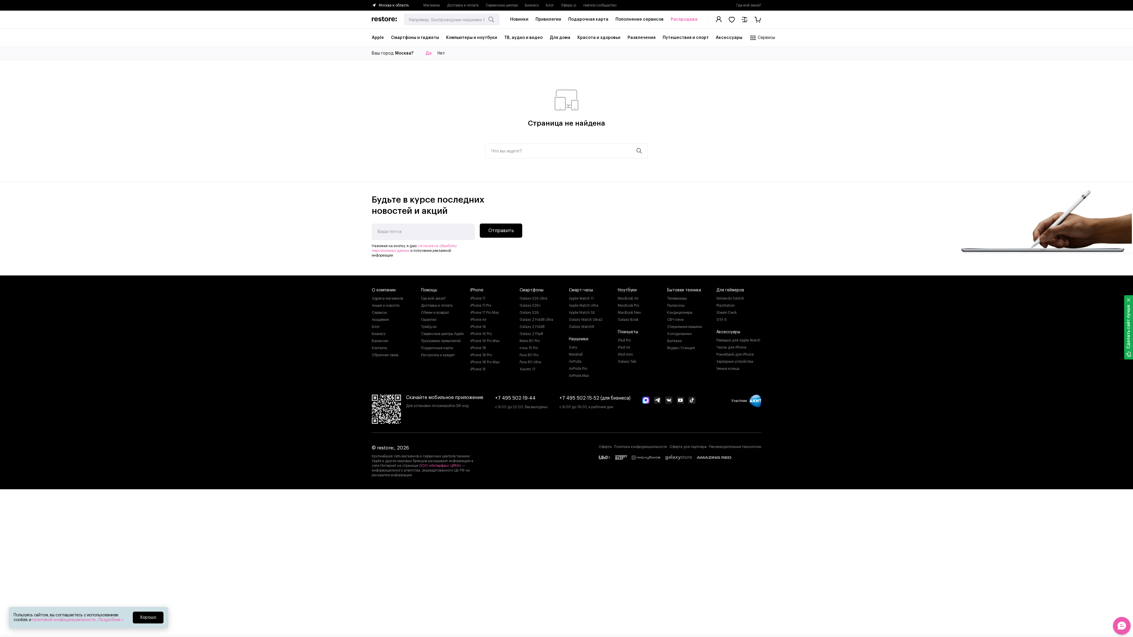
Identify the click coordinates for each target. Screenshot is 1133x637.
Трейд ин (429, 327)
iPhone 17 (477, 298)
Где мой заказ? (748, 5)
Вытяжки (674, 341)
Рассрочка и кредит (438, 355)
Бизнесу (532, 5)
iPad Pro (624, 340)
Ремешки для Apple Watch (738, 340)
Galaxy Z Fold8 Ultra (536, 319)
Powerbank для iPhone (735, 354)
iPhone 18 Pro (481, 355)
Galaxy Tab (627, 361)
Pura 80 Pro (529, 355)
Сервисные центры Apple (442, 334)
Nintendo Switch (730, 298)
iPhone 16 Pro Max (485, 341)
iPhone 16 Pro (481, 334)
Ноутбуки (627, 290)
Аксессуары (728, 332)
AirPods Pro (578, 368)
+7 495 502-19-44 (515, 398)
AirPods (575, 361)
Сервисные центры (502, 5)
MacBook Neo (629, 312)
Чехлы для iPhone (731, 347)
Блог (550, 5)
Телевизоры (677, 298)
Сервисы (379, 312)
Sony (573, 347)
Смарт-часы (581, 290)
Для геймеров (730, 290)
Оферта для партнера (688, 447)
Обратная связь (385, 355)
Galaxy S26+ (530, 305)
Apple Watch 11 (581, 298)
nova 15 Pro (529, 348)
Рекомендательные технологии (735, 447)
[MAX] (645, 401)
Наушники (578, 339)
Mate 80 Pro (530, 341)
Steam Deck (726, 312)
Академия (380, 319)
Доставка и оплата (463, 5)
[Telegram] (657, 401)
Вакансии (380, 341)
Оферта (605, 447)
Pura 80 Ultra (530, 362)
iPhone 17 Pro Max (484, 312)
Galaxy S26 (529, 312)
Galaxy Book (628, 319)
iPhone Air (478, 319)
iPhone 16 (478, 327)
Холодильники (679, 334)
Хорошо (148, 617)
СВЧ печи (675, 319)
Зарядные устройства (734, 361)
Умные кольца (727, 368)
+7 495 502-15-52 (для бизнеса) (595, 398)
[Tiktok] (691, 401)
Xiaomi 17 (527, 369)
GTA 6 (721, 319)
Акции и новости (386, 305)
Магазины (431, 5)
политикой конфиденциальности (64, 620)
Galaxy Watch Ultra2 (585, 319)
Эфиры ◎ (568, 5)
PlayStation (725, 305)
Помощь (429, 290)
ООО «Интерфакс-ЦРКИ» (440, 465)
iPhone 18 (478, 348)
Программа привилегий (441, 341)
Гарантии (428, 319)
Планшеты (628, 332)
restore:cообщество (599, 5)
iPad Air (624, 347)
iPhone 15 (478, 369)
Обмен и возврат (435, 312)
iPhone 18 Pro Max (485, 362)
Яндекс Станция (681, 348)
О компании (384, 290)
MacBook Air (628, 298)
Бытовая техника (684, 290)
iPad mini (625, 354)
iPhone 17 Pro (480, 305)
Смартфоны (531, 290)
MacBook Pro (628, 305)
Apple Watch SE (582, 312)
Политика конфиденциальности (640, 447)
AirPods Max (579, 375)
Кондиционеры (679, 312)
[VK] (668, 401)
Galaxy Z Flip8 (531, 334)
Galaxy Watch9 (581, 327)
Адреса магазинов (387, 298)
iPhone (476, 290)
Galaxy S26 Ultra (533, 298)
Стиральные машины (684, 327)
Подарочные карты (437, 348)
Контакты (379, 348)
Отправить (501, 230)
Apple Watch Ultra (583, 305)
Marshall (576, 354)
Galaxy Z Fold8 (532, 327)
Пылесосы (676, 305)
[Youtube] (680, 401)
